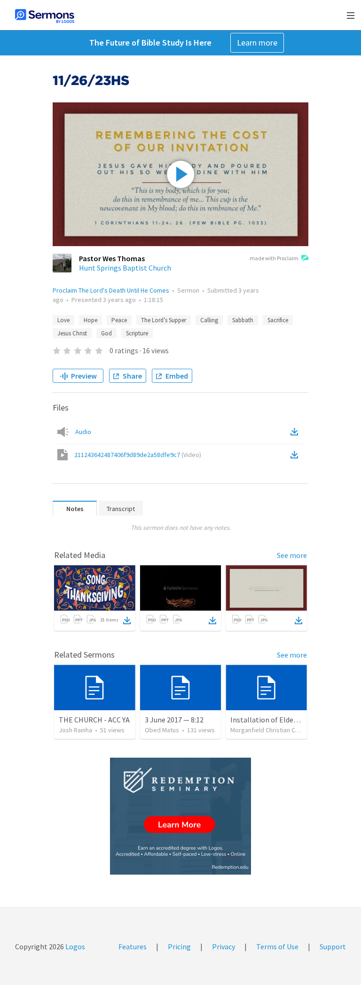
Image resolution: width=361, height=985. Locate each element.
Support (333, 946)
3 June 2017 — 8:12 (174, 719)
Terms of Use (277, 946)
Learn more (257, 42)
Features (132, 946)
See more (292, 555)
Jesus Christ (72, 333)
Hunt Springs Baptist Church (125, 267)
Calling (209, 320)
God (106, 333)
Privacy (223, 946)
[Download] (127, 620)
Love (63, 320)
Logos (74, 946)
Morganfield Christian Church (270, 730)
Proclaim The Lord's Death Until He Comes (111, 290)
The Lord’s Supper (163, 320)
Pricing (179, 946)
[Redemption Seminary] (180, 816)
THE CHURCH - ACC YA (94, 719)
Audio (83, 431)
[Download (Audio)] (296, 432)
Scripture (137, 333)
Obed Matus (162, 730)
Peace (119, 320)
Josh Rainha (75, 730)
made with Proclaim (274, 258)
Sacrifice (277, 320)
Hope (90, 320)
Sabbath (242, 320)
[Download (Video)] (296, 455)
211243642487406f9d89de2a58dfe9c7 (137, 454)
